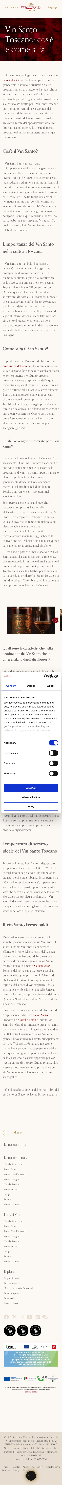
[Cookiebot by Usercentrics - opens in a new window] (44, 676)
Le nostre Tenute (15, 1158)
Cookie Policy (16, 1468)
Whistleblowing (53, 1467)
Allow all (31, 787)
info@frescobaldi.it (23, 1459)
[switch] (53, 753)
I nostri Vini (12, 1215)
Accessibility (37, 1467)
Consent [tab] (11, 685)
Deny (31, 806)
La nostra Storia (15, 1145)
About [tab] (50, 685)
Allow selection (31, 797)
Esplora (9, 1272)
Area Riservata (6, 1468)
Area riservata (11, 7)
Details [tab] (31, 685)
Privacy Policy (25, 1468)
